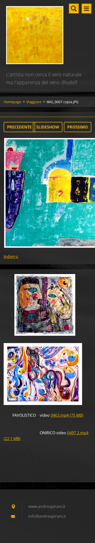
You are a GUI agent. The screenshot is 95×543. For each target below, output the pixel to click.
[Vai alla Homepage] (47, 35)
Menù (86, 8)
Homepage (12, 101)
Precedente (19, 127)
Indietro (11, 256)
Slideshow (47, 127)
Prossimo (77, 127)
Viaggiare (33, 101)
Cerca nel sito (74, 8)
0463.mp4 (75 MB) (67, 415)
